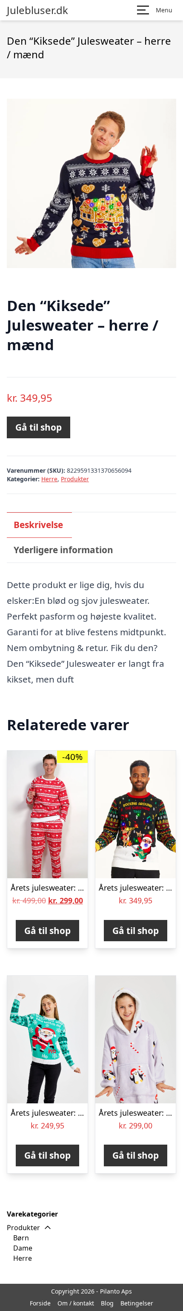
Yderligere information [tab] (63, 550)
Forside (40, 1303)
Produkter (75, 479)
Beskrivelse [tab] (38, 525)
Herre (49, 479)
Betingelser (136, 1303)
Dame (22, 1248)
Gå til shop (38, 427)
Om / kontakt (75, 1303)
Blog (107, 1303)
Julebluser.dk (37, 10)
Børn (21, 1237)
